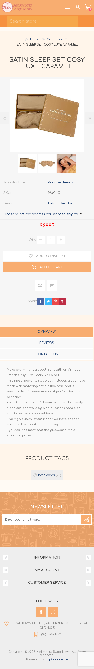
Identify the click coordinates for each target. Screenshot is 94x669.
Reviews (46, 343)
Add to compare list (40, 286)
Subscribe (86, 519)
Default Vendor (60, 203)
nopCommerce (56, 659)
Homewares (46, 475)
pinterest (55, 301)
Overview (47, 331)
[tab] (46, 332)
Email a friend (52, 286)
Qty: (32, 240)
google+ (62, 301)
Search (87, 20)
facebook (40, 301)
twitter (48, 301)
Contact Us (46, 354)
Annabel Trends (60, 182)
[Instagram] (53, 612)
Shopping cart (88, 7)
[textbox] (42, 21)
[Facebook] (41, 612)
